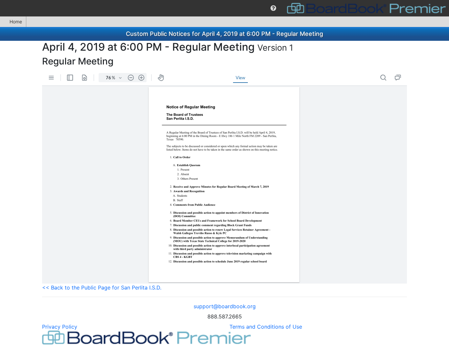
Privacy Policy (59, 326)
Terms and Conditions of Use (265, 326)
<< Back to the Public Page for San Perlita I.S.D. (101, 287)
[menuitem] (273, 8)
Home (16, 21)
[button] (273, 8)
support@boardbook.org (225, 306)
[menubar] (224, 8)
